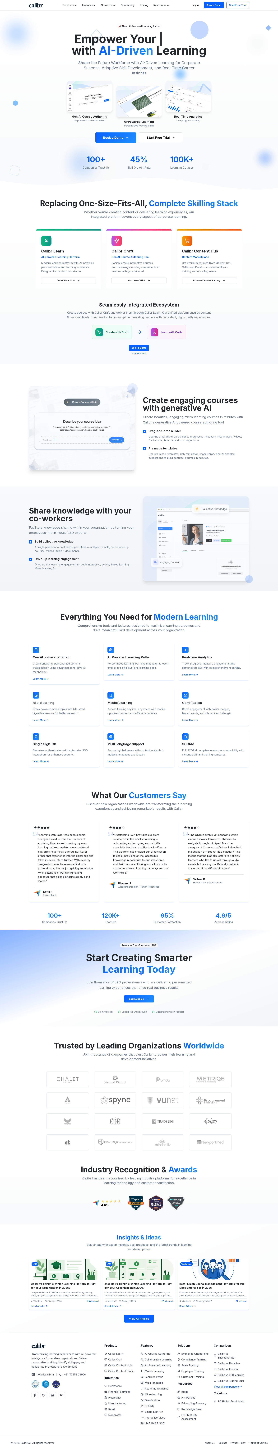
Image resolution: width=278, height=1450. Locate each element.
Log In (195, 5)
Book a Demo (213, 5)
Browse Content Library (206, 280)
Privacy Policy (238, 1442)
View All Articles (139, 1318)
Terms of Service (258, 1442)
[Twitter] (44, 1395)
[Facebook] (35, 1395)
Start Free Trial (237, 5)
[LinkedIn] (53, 1395)
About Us (210, 1442)
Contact (222, 1442)
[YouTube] (62, 1395)
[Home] (36, 5)
